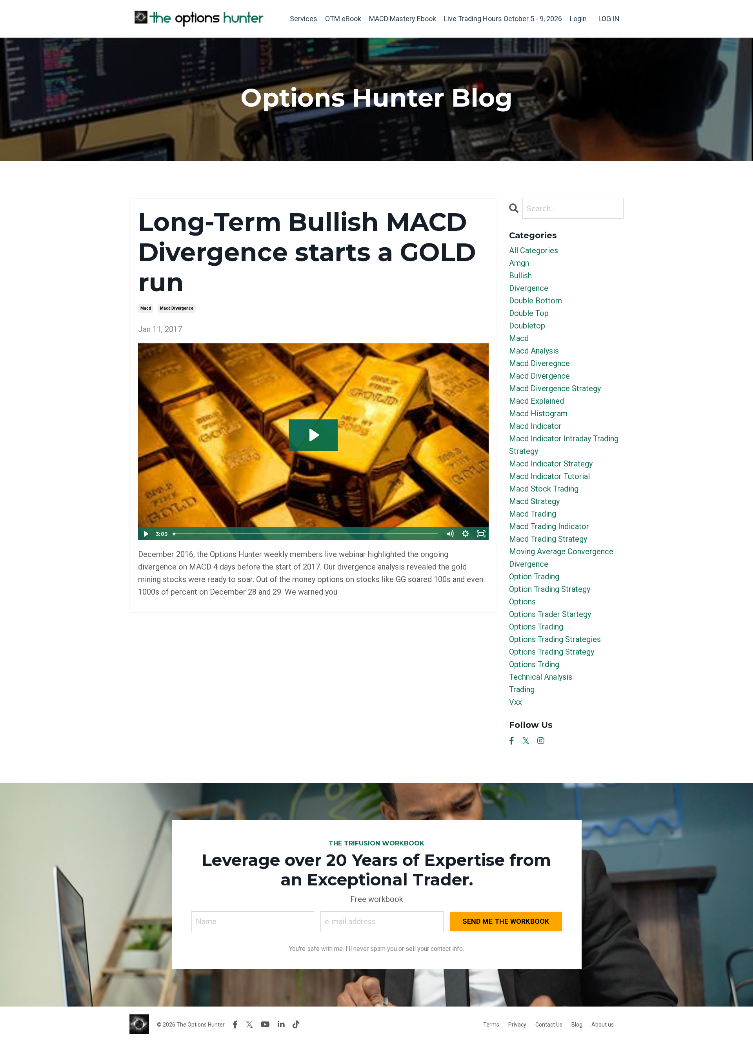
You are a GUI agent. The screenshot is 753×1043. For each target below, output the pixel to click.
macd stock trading (543, 488)
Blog (576, 1024)
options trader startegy (550, 614)
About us (602, 1024)
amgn (519, 263)
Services (303, 19)
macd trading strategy (548, 539)
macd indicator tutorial (549, 476)
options (522, 601)
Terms (491, 1024)
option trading (534, 576)
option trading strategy (549, 589)
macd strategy (534, 501)
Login (578, 19)
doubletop (527, 325)
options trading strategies (555, 639)
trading (522, 689)
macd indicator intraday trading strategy (563, 445)
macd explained (536, 401)
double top (529, 313)
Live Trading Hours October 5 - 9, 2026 (503, 19)
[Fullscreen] (481, 534)
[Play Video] (145, 534)
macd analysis (534, 351)
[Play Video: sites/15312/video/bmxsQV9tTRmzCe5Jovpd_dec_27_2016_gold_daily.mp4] (313, 435)
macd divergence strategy (555, 388)
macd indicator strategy (551, 463)
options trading (536, 626)
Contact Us (548, 1024)
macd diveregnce (539, 363)
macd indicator (535, 426)
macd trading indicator (549, 526)
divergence (528, 288)
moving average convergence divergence (561, 558)
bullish (520, 275)
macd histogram (538, 413)
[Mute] (450, 534)
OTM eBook (343, 19)
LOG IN (609, 19)
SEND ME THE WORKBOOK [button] (505, 921)
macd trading (532, 514)
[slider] (306, 534)
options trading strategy (551, 652)
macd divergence (176, 308)
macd (145, 308)
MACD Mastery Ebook (402, 19)
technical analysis (540, 677)
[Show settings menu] (465, 534)
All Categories (533, 250)
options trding (534, 664)
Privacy (517, 1024)
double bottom (535, 300)
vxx (515, 702)
